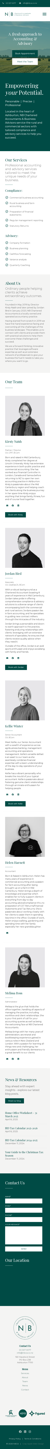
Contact (25, 1389)
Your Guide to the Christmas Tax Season (24, 1153)
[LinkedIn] (18, 505)
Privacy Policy (15, 1439)
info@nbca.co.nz (25, 1353)
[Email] (7, 505)
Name (7, 1197)
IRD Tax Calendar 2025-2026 (21, 1128)
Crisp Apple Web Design (33, 1444)
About (25, 1377)
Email (7, 1206)
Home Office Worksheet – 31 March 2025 (21, 1114)
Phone (8, 1215)
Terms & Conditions (32, 1439)
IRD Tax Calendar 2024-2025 (21, 1140)
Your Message (12, 1224)
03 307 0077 (25, 1350)
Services (25, 1373)
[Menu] (44, 14)
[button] (25, 53)
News (25, 1385)
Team (25, 1381)
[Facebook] (13, 505)
